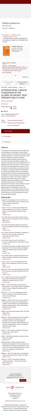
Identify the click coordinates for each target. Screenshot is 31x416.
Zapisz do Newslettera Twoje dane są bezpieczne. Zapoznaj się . (15, 375)
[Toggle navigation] (1, 2)
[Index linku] (15, 387)
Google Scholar (6, 205)
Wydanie (25, 77)
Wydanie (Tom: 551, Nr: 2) (10, 36)
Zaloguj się (22, 380)
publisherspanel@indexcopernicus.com (15, 401)
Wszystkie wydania (16, 35)
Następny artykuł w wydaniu (23, 83)
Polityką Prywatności (18, 377)
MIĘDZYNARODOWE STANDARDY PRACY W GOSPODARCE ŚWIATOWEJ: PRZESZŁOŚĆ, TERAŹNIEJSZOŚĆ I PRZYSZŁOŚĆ (14, 69)
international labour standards (15, 120)
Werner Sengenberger (7, 101)
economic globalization (13, 125)
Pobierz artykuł (8, 131)
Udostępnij (7, 141)
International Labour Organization (16, 123)
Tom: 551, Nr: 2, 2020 (17, 48)
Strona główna (5, 35)
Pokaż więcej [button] (4, 104)
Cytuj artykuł (7, 136)
